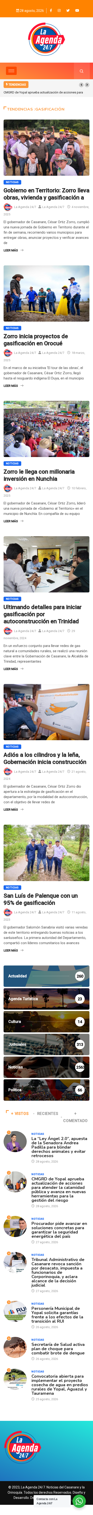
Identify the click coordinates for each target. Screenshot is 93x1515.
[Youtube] (77, 10)
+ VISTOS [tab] (20, 1113)
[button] (81, 85)
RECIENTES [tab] (47, 1113)
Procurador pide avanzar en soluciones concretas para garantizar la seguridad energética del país (59, 1230)
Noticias (12, 182)
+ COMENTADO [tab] (75, 1117)
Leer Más (11, 250)
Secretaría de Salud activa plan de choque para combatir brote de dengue (58, 1349)
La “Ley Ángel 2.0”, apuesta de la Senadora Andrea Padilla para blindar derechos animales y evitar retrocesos (59, 1147)
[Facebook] (51, 10)
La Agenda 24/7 (25, 207)
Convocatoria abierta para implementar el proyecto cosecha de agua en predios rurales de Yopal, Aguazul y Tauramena (59, 1384)
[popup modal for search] (81, 71)
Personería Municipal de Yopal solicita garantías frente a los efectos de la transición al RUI (57, 1315)
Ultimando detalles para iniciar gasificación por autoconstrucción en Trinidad (43, 614)
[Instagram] (59, 10)
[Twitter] (68, 10)
